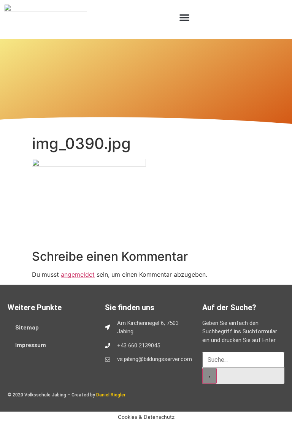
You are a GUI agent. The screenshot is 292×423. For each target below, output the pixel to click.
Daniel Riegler (110, 395)
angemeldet (78, 274)
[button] (184, 17)
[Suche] (209, 376)
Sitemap (27, 327)
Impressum (30, 345)
